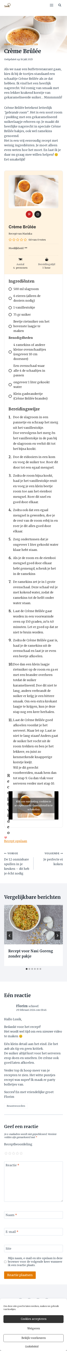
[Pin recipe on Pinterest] (29, 214)
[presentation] (33, 924)
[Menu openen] (51, 5)
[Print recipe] (37, 214)
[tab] (26, 969)
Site (8, 1249)
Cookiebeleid (31, 1346)
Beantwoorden (16, 1105)
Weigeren (33, 1328)
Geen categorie (14, 44)
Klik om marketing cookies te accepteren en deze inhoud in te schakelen (33, 805)
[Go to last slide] (9, 935)
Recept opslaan (15, 841)
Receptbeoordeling (18, 1144)
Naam (11, 1215)
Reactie (12, 1165)
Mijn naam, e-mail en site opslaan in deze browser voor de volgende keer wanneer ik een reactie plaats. (35, 1262)
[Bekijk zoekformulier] (60, 5)
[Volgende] (57, 935)
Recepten (32, 44)
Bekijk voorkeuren (33, 1338)
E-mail (12, 1232)
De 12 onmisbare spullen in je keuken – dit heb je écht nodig (16, 863)
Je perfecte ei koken (53, 859)
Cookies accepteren (33, 1319)
